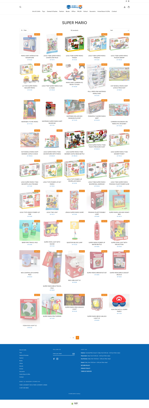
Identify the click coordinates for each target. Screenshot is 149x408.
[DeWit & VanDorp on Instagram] (57, 359)
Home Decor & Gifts (103, 11)
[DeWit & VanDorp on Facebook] (54, 359)
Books (68, 11)
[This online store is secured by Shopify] (74, 405)
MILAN (79, 11)
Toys (43, 11)
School (85, 11)
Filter (25, 30)
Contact (114, 11)
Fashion (61, 11)
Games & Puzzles (52, 11)
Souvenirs (93, 11)
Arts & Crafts (36, 11)
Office (73, 11)
